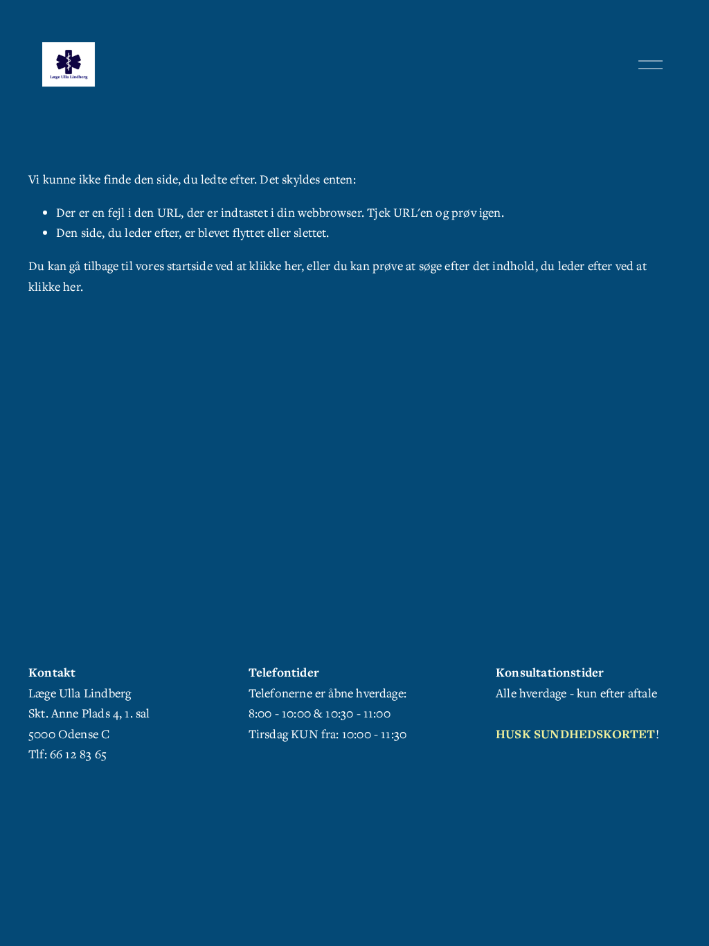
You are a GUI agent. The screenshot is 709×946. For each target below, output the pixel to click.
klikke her (275, 266)
